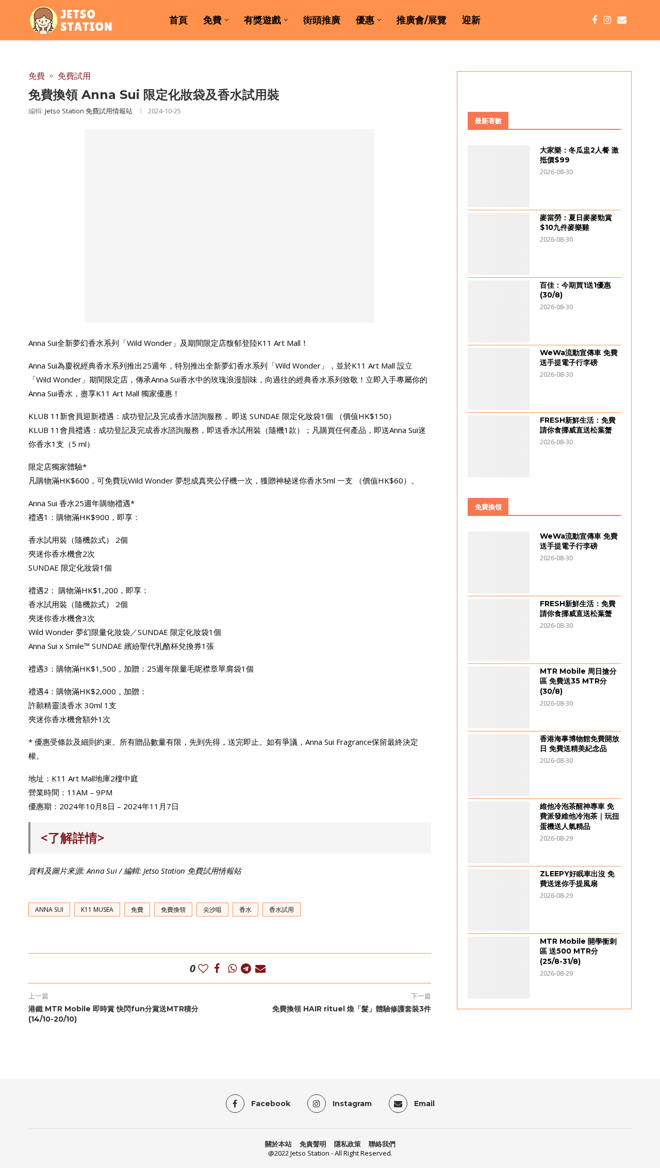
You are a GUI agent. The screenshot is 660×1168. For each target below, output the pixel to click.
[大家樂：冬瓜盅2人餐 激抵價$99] (499, 176)
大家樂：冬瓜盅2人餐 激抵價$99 (579, 155)
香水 (245, 909)
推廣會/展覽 (422, 20)
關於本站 (278, 1143)
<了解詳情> (73, 837)
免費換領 (173, 909)
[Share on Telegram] (246, 968)
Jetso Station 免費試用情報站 (89, 110)
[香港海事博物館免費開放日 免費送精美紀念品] (499, 765)
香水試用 (281, 909)
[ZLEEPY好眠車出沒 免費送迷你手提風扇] (499, 900)
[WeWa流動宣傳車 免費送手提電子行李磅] (499, 379)
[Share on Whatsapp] (232, 968)
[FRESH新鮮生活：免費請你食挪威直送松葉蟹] (499, 446)
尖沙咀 (212, 909)
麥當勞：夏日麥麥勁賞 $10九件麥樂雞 (576, 222)
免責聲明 (313, 1143)
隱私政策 (347, 1143)
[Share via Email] (260, 968)
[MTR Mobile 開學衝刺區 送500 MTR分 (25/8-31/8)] (499, 967)
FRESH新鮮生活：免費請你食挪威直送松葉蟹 (578, 425)
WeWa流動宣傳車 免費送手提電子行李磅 (579, 358)
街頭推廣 (321, 20)
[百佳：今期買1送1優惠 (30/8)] (499, 311)
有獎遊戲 (262, 20)
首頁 (178, 20)
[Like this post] (203, 968)
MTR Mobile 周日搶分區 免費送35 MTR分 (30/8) (578, 681)
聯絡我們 (382, 1143)
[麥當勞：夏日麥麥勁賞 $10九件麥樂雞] (499, 244)
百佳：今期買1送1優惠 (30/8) (575, 290)
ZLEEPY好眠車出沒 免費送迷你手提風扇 (577, 879)
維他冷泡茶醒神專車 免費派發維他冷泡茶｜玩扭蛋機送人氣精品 (579, 816)
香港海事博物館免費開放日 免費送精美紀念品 (579, 744)
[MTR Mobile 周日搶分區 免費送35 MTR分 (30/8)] (499, 697)
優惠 (365, 20)
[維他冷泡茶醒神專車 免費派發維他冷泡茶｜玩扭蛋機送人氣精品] (499, 832)
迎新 (471, 20)
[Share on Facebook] (217, 968)
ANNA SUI (49, 909)
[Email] (622, 20)
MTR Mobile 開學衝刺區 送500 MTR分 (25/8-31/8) (578, 951)
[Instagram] (607, 20)
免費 (212, 20)
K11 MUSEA (97, 909)
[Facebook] (594, 20)
